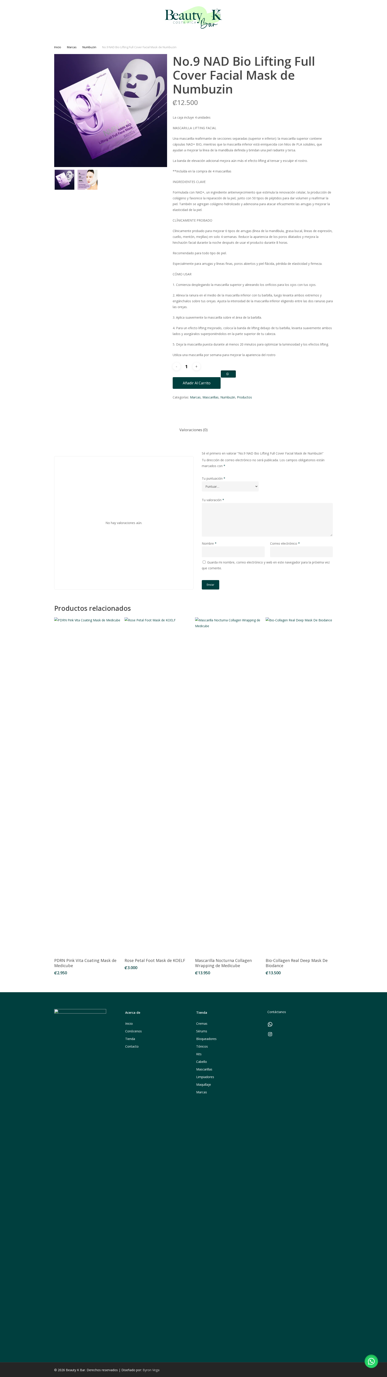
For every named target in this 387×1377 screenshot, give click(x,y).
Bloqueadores (206, 1039)
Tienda (130, 1039)
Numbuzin (89, 47)
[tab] (193, 430)
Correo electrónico (285, 543)
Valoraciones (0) (193, 429)
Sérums (201, 1031)
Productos (244, 397)
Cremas (201, 1023)
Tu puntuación (213, 478)
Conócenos (133, 1031)
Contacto (132, 1046)
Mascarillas (210, 397)
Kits (199, 1054)
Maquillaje (203, 1084)
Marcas (72, 47)
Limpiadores (205, 1077)
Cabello (201, 1061)
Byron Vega (151, 1370)
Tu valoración (213, 500)
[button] (371, 1361)
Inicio (57, 47)
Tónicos (202, 1046)
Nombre (209, 543)
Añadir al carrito (197, 383)
